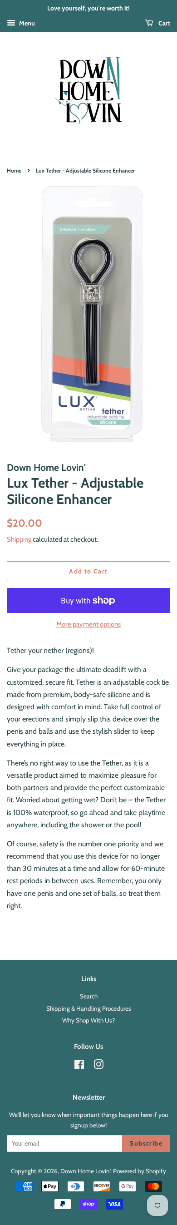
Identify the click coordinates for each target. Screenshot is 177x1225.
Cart (163, 23)
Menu (26, 23)
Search (89, 996)
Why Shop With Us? (88, 1020)
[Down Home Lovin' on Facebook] (79, 1066)
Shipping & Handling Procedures (88, 1008)
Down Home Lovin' (85, 1171)
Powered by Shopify (139, 1171)
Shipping (19, 539)
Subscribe (146, 1143)
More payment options (88, 624)
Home (14, 170)
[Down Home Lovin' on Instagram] (98, 1066)
